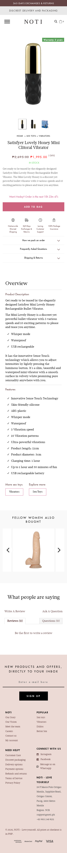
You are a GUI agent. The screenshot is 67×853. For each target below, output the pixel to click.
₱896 (33, 544)
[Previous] (8, 550)
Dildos (40, 727)
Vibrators (44, 135)
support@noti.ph (46, 815)
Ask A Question (52, 611)
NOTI (16, 830)
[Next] (59, 550)
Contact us (11, 736)
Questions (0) (51, 621)
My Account (11, 741)
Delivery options (14, 765)
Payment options (14, 769)
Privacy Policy (12, 783)
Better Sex (42, 731)
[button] (33, 240)
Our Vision (11, 722)
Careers (9, 731)
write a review (42, 633)
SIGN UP (34, 696)
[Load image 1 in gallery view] (22, 124)
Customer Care (13, 755)
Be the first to (33, 633)
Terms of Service (13, 778)
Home (20, 135)
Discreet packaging (15, 760)
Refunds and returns (16, 774)
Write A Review (14, 611)
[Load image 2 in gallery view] (33, 124)
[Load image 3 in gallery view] (45, 124)
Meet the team (12, 727)
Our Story (10, 718)
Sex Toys (31, 135)
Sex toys (41, 718)
